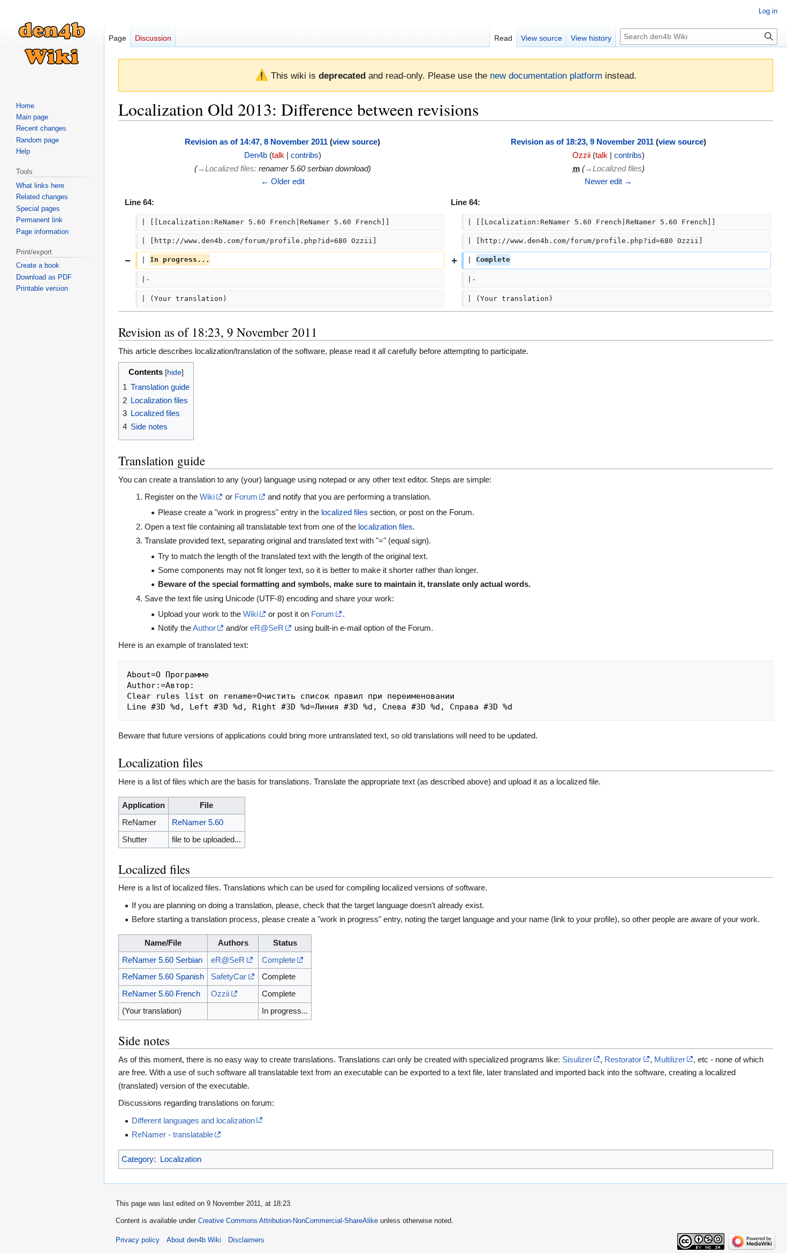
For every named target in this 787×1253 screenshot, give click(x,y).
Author (204, 627)
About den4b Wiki (194, 1240)
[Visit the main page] (52, 43)
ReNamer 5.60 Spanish (163, 976)
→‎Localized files (225, 168)
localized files (344, 512)
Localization (180, 1159)
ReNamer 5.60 (197, 822)
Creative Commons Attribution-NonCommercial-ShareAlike (288, 1221)
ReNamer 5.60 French (161, 993)
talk (278, 155)
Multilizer (669, 1059)
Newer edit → (608, 181)
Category (138, 1159)
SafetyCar (228, 976)
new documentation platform (546, 76)
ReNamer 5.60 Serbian (162, 959)
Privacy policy (138, 1240)
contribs (305, 155)
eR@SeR (267, 627)
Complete (279, 959)
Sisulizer (577, 1059)
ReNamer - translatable (172, 1134)
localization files (385, 526)
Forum (246, 496)
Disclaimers (246, 1240)
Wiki (207, 496)
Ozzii (220, 993)
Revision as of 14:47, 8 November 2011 (256, 141)
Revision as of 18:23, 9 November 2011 (582, 141)
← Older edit (283, 181)
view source (354, 141)
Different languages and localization (193, 1120)
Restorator (622, 1059)
